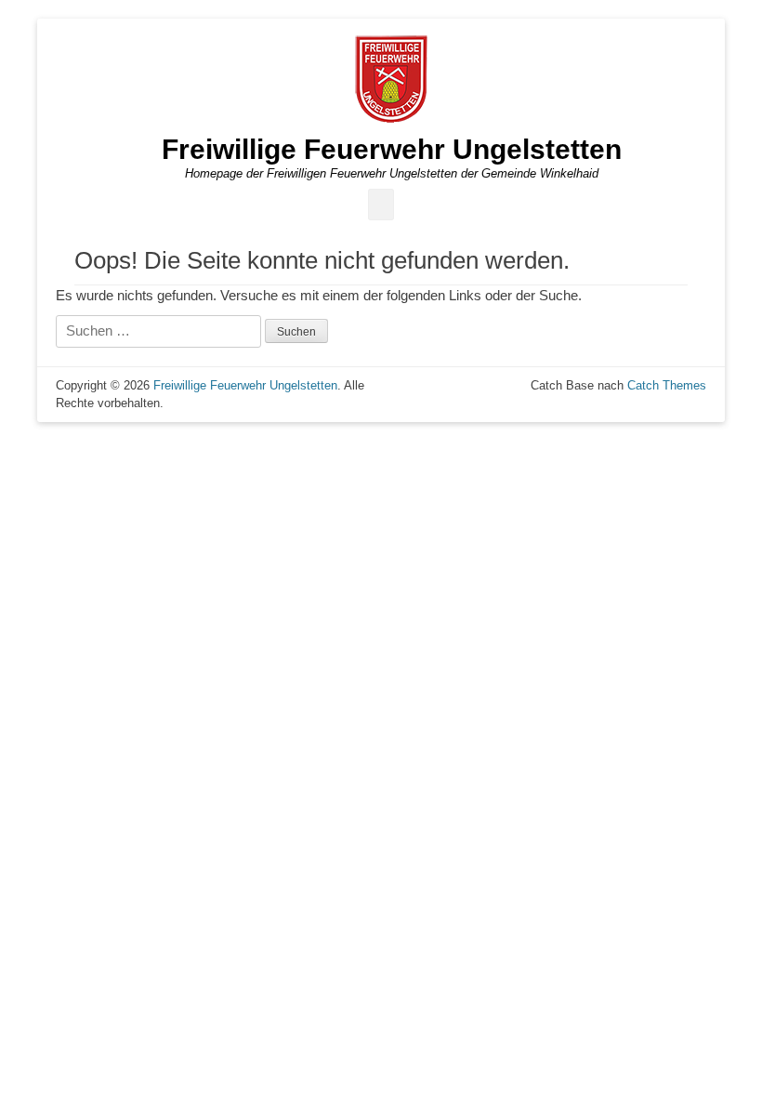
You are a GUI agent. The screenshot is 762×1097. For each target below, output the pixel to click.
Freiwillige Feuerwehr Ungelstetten (392, 149)
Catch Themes (666, 385)
